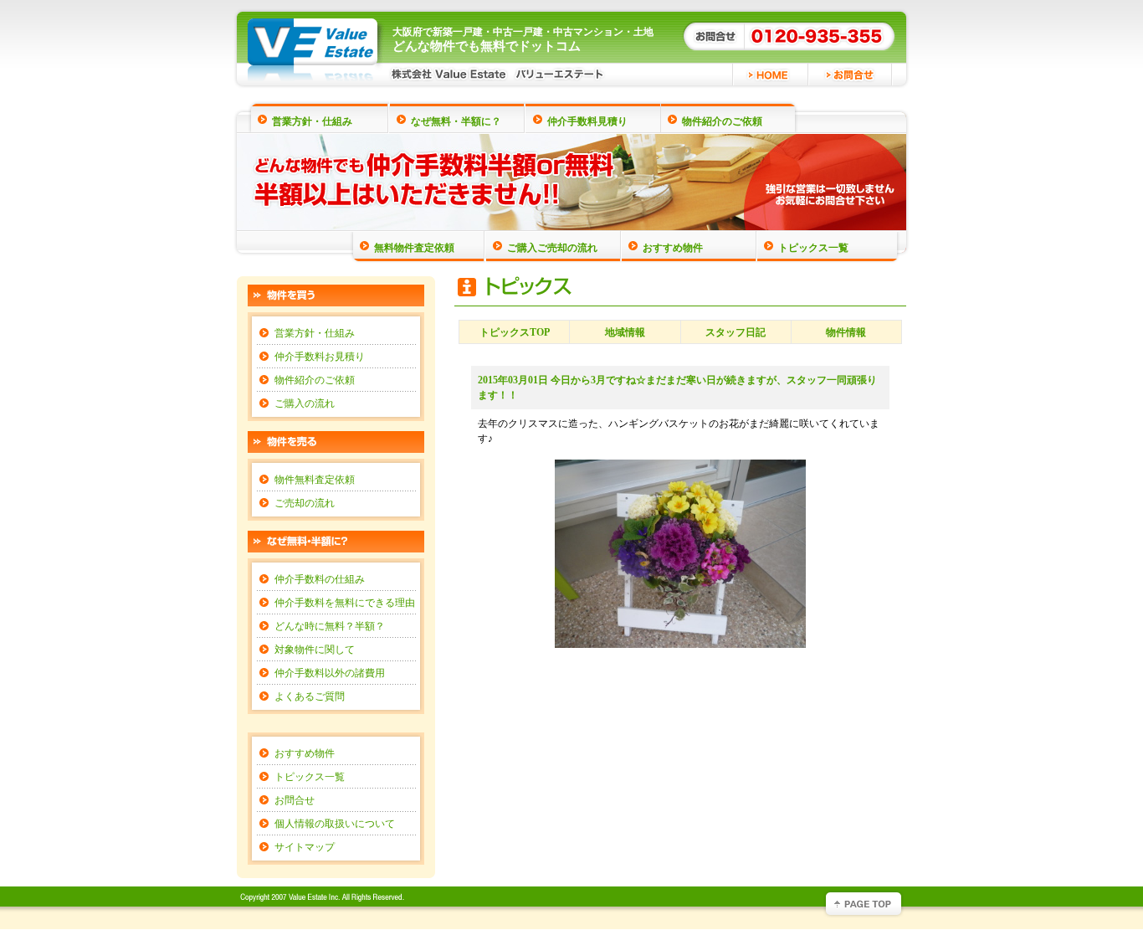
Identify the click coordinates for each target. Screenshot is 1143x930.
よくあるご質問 (309, 696)
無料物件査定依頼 (414, 248)
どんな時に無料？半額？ (329, 626)
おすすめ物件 (673, 248)
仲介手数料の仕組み (319, 579)
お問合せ (294, 800)
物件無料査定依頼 (314, 480)
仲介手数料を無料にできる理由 (344, 603)
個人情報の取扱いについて (334, 824)
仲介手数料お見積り (319, 356)
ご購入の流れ (304, 403)
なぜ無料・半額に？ (456, 121)
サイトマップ (304, 847)
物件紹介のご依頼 (722, 121)
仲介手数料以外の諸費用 (329, 673)
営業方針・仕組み (312, 121)
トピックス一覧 (813, 248)
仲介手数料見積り (587, 121)
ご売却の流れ (304, 503)
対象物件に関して (314, 649)
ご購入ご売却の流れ (552, 248)
